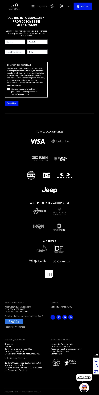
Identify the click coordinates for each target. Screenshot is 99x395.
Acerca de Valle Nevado (62, 344)
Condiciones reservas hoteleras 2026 (22, 354)
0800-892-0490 (17, 309)
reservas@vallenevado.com (18, 307)
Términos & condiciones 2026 (18, 349)
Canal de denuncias (60, 351)
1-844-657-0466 (21, 311)
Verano (8, 346)
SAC (12, 322)
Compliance (56, 354)
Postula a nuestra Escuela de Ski (66, 349)
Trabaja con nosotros (60, 346)
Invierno (9, 344)
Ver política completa (20, 94)
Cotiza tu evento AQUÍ (61, 307)
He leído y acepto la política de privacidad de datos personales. (24, 91)
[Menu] (33, 6)
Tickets (85, 6)
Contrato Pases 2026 (14, 351)
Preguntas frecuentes (15, 327)
